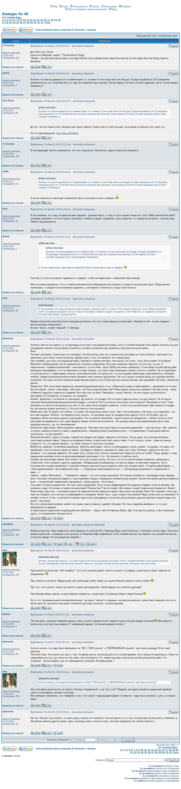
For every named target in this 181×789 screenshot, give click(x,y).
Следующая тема (168, 36)
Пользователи (80, 6)
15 (41, 20)
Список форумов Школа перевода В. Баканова (60, 30)
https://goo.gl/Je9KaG (67, 133)
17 (48, 20)
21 (3, 22)
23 (10, 22)
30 (35, 22)
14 (38, 20)
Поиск (65, 6)
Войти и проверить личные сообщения (87, 9)
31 (38, 22)
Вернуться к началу (13, 67)
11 (27, 20)
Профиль (126, 6)
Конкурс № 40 (15, 14)
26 (21, 22)
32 (42, 22)
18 (52, 20)
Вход (114, 9)
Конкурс (92, 30)
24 (14, 22)
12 (31, 20)
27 (24, 22)
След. (48, 22)
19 (55, 20)
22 (7, 22)
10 (24, 20)
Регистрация (110, 6)
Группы (96, 6)
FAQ (55, 6)
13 (34, 20)
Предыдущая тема (146, 36)
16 (45, 20)
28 (28, 22)
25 (17, 22)
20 (59, 20)
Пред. (19, 17)
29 (31, 22)
